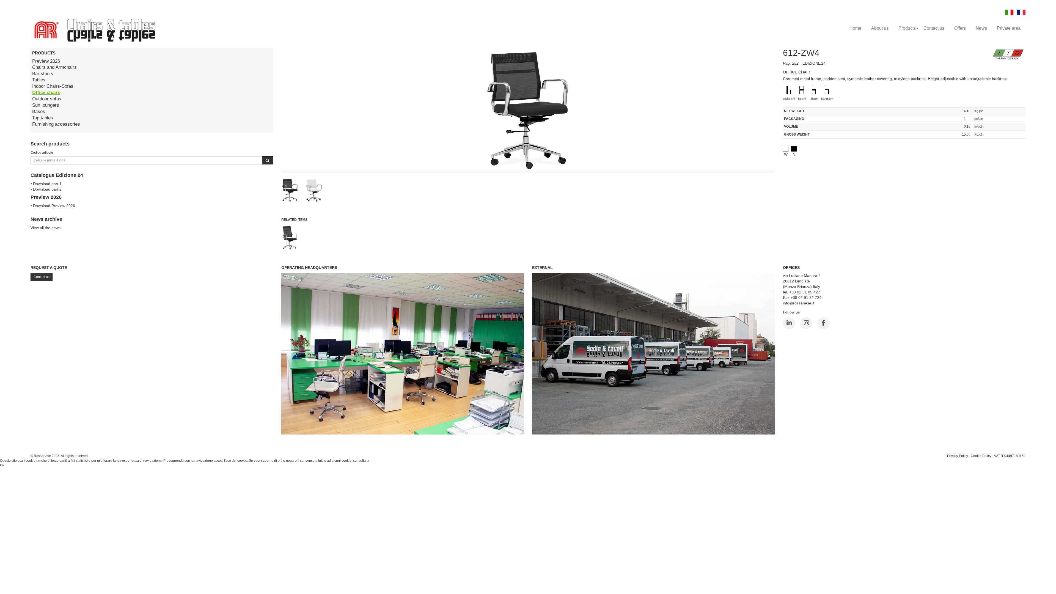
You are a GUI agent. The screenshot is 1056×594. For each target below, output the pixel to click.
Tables (38, 79)
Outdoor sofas (46, 98)
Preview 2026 (46, 61)
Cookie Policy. (380, 461)
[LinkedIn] (789, 323)
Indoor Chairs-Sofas (52, 86)
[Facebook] (824, 323)
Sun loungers (45, 105)
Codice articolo (42, 152)
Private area (1009, 28)
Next (787, 150)
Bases (38, 111)
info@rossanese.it (798, 303)
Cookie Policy (981, 456)
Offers (960, 28)
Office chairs (46, 92)
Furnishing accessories (56, 124)
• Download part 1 (46, 184)
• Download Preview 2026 (53, 206)
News (981, 28)
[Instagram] (806, 323)
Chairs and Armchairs (54, 67)
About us (880, 28)
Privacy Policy (957, 456)
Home (855, 28)
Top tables (42, 117)
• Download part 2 (46, 189)
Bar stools (42, 73)
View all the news (46, 228)
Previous (268, 150)
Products (907, 28)
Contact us (933, 28)
